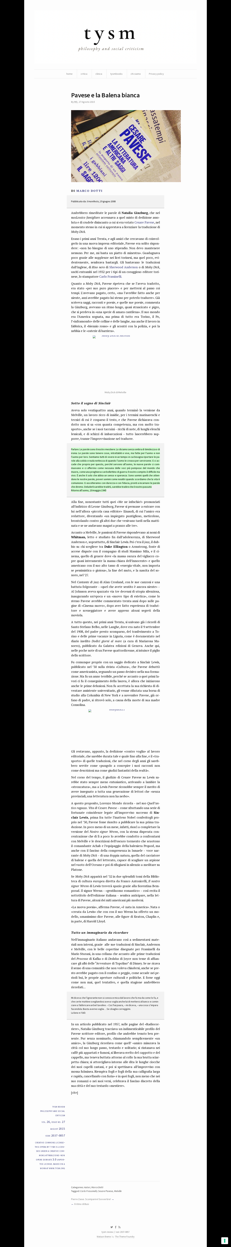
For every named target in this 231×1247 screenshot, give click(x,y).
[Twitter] (111, 1227)
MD (75, 101)
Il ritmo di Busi (81, 1204)
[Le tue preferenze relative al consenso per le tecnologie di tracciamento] (224, 1240)
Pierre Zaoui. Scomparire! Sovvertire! (91, 1199)
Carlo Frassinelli (88, 1191)
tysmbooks (116, 73)
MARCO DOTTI (89, 191)
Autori (87, 1187)
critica (84, 73)
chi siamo (136, 73)
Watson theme (104, 1236)
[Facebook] (115, 1227)
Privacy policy (156, 73)
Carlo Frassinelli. (110, 276)
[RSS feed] (119, 1227)
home (69, 73)
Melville (118, 1191)
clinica (98, 73)
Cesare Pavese (144, 222)
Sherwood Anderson (124, 267)
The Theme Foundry (124, 1236)
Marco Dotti (97, 1187)
